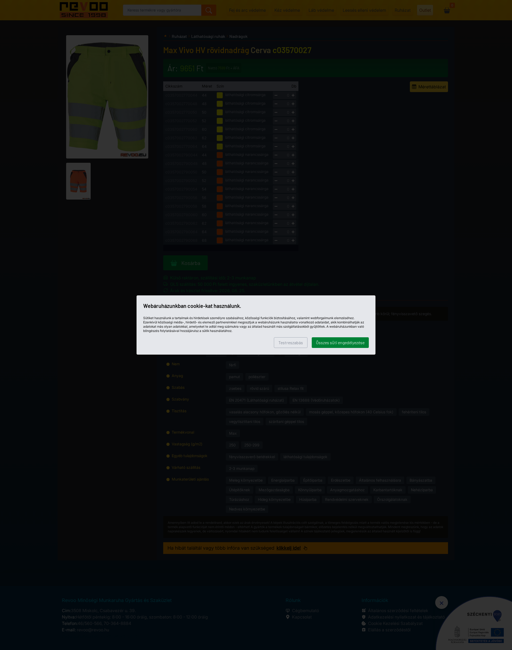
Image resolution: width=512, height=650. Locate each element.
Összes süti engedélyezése (340, 342)
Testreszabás (290, 342)
